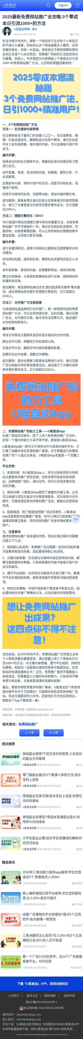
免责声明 (69, 995)
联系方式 (32, 995)
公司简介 (14, 995)
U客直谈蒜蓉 (29, 765)
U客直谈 (53, 431)
